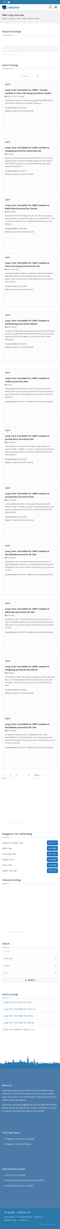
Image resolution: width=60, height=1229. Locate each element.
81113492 (23, 286)
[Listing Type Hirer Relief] (30, 958)
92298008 (23, 690)
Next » (37, 775)
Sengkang (10, 673)
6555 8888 (52, 848)
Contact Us (23, 1220)
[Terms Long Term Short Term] (30, 972)
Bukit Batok (11, 211)
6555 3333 (52, 854)
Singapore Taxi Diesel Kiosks (18, 1144)
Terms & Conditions (24, 1217)
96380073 (23, 344)
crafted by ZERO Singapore (48, 1225)
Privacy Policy (9, 1217)
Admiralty (11, 615)
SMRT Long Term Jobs (31, 18)
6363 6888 (52, 859)
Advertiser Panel (10, 1220)
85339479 (23, 574)
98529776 (23, 401)
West (9, 96)
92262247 (23, 171)
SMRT (8, 84)
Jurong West (11, 442)
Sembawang (11, 327)
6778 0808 (52, 865)
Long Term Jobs (15, 18)
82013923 (23, 108)
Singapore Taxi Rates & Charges (19, 1138)
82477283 (23, 459)
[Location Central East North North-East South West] (30, 965)
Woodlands (11, 557)
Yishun (9, 384)
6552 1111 (52, 843)
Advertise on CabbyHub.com (11, 54)
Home (4, 18)
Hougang (10, 154)
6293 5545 (52, 870)
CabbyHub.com (24, 1212)
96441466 (23, 228)
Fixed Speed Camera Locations (19, 1185)
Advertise (38, 1217)
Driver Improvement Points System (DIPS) (24, 1180)
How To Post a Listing (15, 1175)
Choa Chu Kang (18, 96)
